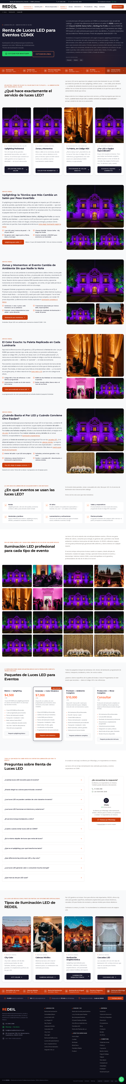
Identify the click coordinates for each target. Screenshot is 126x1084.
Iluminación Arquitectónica (73, 958)
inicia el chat (101, 824)
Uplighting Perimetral (14, 149)
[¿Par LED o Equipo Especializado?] (109, 125)
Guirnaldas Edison (49, 1014)
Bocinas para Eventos (78, 1017)
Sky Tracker (47, 1023)
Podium (74, 1051)
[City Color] (16, 934)
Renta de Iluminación (50, 1011)
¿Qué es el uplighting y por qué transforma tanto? (23, 848)
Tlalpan (102, 1057)
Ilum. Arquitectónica (50, 1043)
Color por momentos (46, 170)
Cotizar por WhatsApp (18, 54)
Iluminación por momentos (14, 317)
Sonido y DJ (38, 6)
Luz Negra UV (48, 1020)
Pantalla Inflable (77, 1048)
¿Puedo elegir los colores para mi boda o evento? (23, 790)
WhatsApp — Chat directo (12, 1027)
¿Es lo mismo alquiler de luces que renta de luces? (24, 838)
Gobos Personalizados (51, 1046)
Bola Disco (75, 1045)
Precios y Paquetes (106, 1017)
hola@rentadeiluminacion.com (15, 1030)
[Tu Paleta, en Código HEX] (78, 125)
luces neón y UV (36, 371)
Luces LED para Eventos (51, 1041)
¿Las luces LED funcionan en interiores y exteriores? (24, 809)
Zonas (71, 6)
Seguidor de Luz (49, 1049)
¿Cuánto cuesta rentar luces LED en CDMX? (21, 829)
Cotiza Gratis (117, 6)
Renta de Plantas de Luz (79, 1029)
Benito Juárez (104, 1051)
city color (5, 433)
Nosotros (102, 1011)
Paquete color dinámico (47, 735)
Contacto (102, 6)
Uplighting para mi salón (15, 169)
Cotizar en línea (43, 54)
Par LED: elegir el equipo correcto (16, 465)
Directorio (77, 6)
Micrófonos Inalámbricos (79, 1023)
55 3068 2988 (10, 1023)
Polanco (102, 1045)
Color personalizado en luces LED (16, 389)
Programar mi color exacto (77, 169)
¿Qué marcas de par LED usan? (16, 878)
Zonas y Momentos (44, 149)
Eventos (62, 6)
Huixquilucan (103, 1063)
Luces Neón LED (49, 1017)
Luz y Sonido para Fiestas (79, 1014)
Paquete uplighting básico (16, 733)
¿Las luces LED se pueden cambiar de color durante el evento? (28, 799)
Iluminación (27, 6)
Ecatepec (103, 1068)
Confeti (74, 1039)
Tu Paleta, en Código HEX (77, 149)
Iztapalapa (103, 1066)
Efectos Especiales (51, 6)
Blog (95, 6)
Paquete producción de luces (109, 739)
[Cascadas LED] (109, 934)
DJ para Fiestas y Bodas (79, 1020)
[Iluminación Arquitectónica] (78, 934)
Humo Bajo (75, 1036)
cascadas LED (52, 440)
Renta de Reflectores (50, 1038)
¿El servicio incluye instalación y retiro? (19, 819)
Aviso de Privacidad (78, 1081)
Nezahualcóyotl (104, 1071)
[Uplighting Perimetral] (16, 125)
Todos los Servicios (105, 1014)
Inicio (5, 12)
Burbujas (74, 1042)
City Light (47, 1035)
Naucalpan (103, 1060)
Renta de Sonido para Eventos (81, 1011)
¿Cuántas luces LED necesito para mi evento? (22, 780)
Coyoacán (103, 1048)
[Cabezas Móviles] (47, 934)
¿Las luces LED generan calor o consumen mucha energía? (27, 868)
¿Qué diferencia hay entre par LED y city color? (22, 858)
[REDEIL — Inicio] (9, 7)
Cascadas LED (103, 957)
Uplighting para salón (12, 242)
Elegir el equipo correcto (108, 169)
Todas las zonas (104, 1042)
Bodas (102, 1032)
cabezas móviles (47, 442)
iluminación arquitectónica (31, 436)
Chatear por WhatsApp (107, 820)
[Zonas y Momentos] (47, 125)
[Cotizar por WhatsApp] (121, 1079)
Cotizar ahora (116, 998)
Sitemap (93, 1081)
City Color (9, 957)
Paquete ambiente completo (78, 735)
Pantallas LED (76, 1026)
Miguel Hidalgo (104, 1054)
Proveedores (88, 6)
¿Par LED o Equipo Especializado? (105, 150)
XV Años (102, 1035)
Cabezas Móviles (43, 957)
